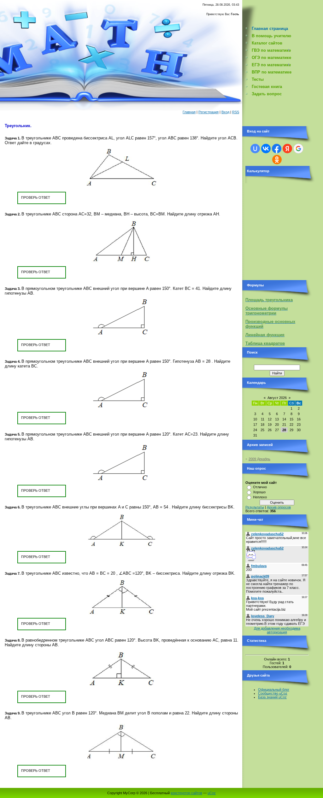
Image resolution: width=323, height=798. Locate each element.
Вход (225, 112)
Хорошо (259, 492)
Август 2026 (277, 398)
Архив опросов (279, 507)
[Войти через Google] (298, 149)
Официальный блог (273, 689)
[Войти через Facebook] (276, 148)
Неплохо (260, 497)
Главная (189, 112)
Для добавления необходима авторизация (277, 630)
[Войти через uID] (255, 148)
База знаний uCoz (272, 697)
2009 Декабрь (259, 459)
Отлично (260, 487)
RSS (235, 112)
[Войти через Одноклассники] (277, 159)
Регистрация (208, 112)
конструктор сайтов (186, 793)
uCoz (212, 793)
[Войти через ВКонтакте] (266, 148)
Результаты (254, 507)
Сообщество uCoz (272, 693)
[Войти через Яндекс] (287, 148)
